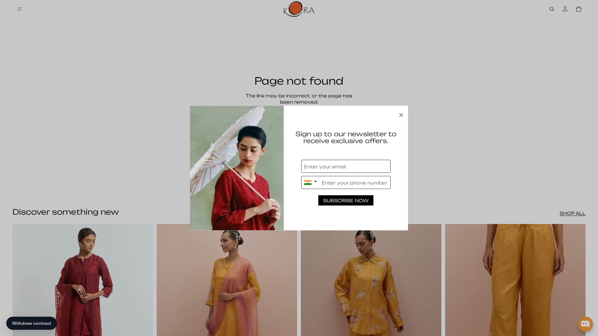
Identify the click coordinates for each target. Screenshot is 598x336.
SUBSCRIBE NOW (345, 200)
